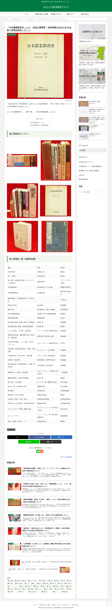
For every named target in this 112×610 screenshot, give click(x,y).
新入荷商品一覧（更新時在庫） (40, 125)
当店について (66, 605)
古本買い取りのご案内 (44, 605)
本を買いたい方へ (56, 605)
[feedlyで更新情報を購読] (38, 451)
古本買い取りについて (86, 162)
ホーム (35, 605)
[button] (50, 442)
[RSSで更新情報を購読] (41, 451)
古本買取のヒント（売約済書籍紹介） (91, 166)
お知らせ (82, 175)
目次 (37, 119)
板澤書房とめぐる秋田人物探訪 (89, 170)
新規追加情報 (12, 429)
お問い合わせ (74, 605)
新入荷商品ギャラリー (37, 122)
